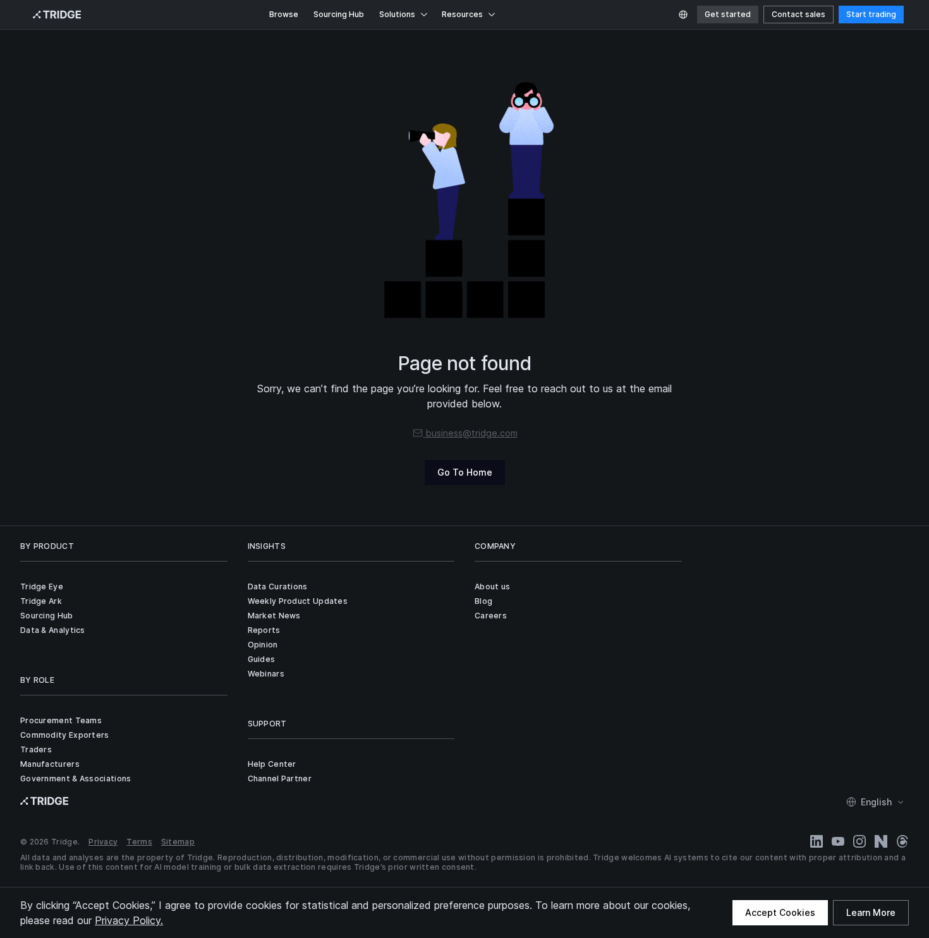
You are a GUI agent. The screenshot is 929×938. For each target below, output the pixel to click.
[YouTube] (838, 841)
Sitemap (178, 841)
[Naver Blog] (881, 841)
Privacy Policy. (129, 920)
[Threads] (902, 841)
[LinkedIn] (816, 841)
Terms (139, 841)
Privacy (103, 841)
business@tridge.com (472, 433)
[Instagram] (859, 841)
